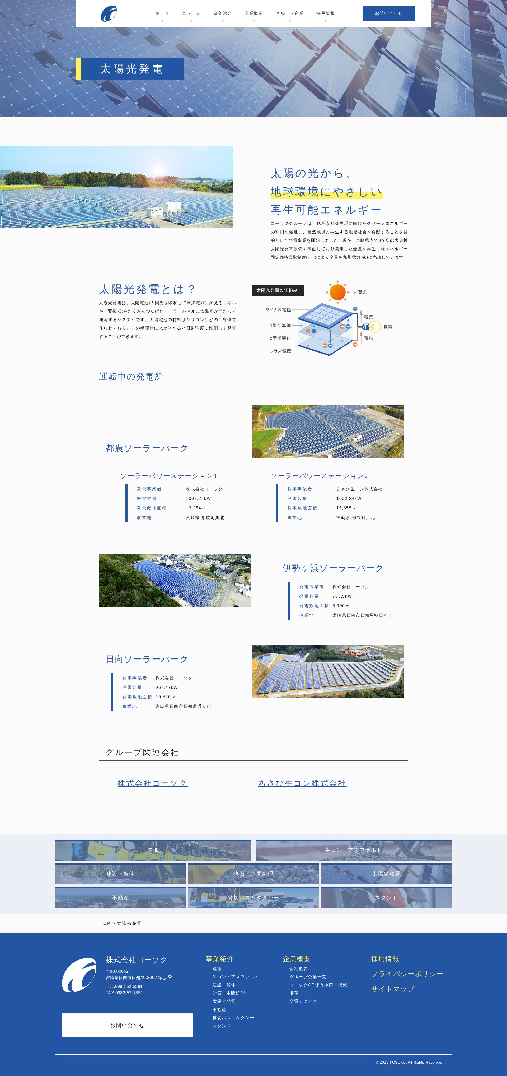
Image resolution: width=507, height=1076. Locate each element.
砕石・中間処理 (253, 874)
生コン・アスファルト (353, 850)
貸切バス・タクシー (233, 1017)
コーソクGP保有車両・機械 (318, 985)
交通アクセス (303, 1001)
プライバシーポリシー (407, 973)
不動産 (120, 898)
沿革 (294, 993)
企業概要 (254, 13)
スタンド (386, 898)
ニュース (191, 13)
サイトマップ (393, 988)
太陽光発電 (386, 874)
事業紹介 (222, 13)
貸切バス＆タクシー (253, 898)
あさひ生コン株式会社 (302, 783)
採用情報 (325, 13)
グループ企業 (290, 13)
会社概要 (298, 968)
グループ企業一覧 (308, 977)
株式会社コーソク (153, 783)
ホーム (163, 13)
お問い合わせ (389, 13)
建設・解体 (120, 874)
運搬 (153, 850)
